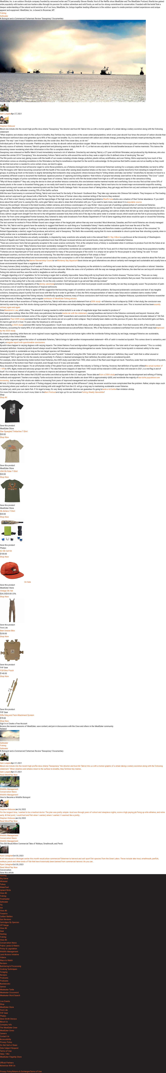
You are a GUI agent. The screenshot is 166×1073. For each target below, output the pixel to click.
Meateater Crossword (9, 992)
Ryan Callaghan (6, 856)
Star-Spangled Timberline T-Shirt (14, 431)
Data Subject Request (9, 1048)
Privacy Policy (6, 1042)
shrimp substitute (46, 284)
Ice (1, 908)
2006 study (95, 301)
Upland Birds (5, 890)
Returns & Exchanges (21, 1071)
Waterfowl (4, 887)
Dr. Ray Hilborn (114, 237)
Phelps (3, 1016)
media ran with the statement (74, 313)
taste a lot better (109, 389)
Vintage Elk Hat (6, 591)
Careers (3, 1033)
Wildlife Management (9, 789)
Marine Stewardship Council (41, 260)
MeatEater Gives (7, 1030)
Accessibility (5, 1039)
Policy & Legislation (8, 948)
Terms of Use (6, 1051)
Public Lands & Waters (9, 946)
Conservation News (8, 792)
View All (3, 893)
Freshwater (5, 899)
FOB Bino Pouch (7, 670)
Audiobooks (5, 984)
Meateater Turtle (7, 989)
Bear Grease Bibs (7, 630)
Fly (1, 905)
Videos (3, 957)
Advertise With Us (7, 1065)
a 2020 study (17, 325)
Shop (2, 1004)
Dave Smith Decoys (8, 1019)
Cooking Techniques (8, 969)
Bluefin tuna (108, 199)
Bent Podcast (50, 392)
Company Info (6, 1025)
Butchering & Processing (10, 966)
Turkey (3, 884)
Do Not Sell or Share (8, 1045)
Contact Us (4, 1036)
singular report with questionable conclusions (25, 342)
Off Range (4, 925)
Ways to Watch (6, 960)
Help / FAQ (4, 1054)
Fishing (3, 13)
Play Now (13, 775)
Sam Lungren (5, 114)
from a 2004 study (107, 374)
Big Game (4, 878)
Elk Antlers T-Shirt (7, 511)
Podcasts (4, 978)
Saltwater (4, 16)
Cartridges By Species (9, 922)
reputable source (134, 202)
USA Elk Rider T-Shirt (9, 471)
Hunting (3, 875)
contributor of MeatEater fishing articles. (60, 298)
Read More (4, 775)
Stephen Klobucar (7, 126)
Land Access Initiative (9, 954)
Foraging (3, 972)
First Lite (4, 1010)
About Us (4, 1022)
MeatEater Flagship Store (11, 1057)
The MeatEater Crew (8, 1027)
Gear (2, 931)
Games (3, 987)
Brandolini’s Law (11, 310)
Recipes (3, 963)
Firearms (4, 913)
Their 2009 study (17, 319)
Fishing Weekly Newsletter (93, 392)
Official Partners (7, 1063)
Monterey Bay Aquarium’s (67, 260)
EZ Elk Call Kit (6, 551)
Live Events (5, 1001)
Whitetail (3, 881)
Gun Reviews (5, 919)
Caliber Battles (6, 916)
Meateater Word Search (10, 995)
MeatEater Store (7, 1007)
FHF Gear (4, 1013)
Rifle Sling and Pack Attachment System (17, 715)
